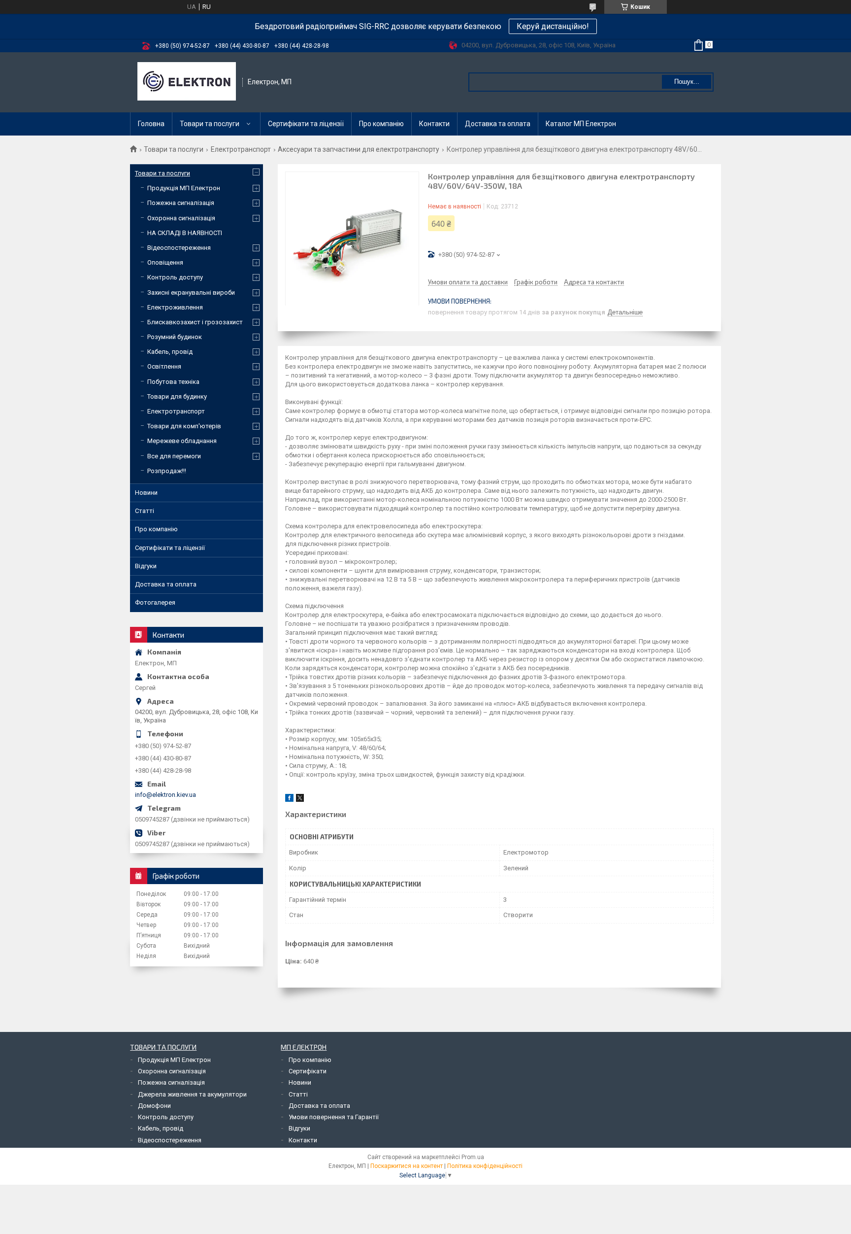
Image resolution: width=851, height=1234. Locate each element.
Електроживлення (175, 307)
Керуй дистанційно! (553, 26)
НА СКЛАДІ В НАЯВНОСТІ (184, 233)
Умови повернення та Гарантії (334, 1117)
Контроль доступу (175, 277)
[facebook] (289, 799)
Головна (151, 124)
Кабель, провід (170, 351)
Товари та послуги (209, 124)
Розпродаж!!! (166, 471)
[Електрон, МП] (186, 82)
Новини (146, 492)
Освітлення (164, 366)
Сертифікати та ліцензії (306, 124)
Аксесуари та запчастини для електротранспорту (358, 149)
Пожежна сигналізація (180, 202)
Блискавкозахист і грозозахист (195, 322)
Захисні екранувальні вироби (191, 292)
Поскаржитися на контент (406, 1166)
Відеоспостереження (179, 247)
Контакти (434, 124)
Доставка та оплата (497, 124)
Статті (144, 510)
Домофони (154, 1105)
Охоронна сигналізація (181, 218)
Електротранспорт (241, 149)
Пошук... (686, 81)
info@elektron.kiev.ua (165, 794)
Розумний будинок (174, 337)
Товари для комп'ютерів (184, 426)
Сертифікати (308, 1071)
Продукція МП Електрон (183, 188)
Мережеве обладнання (182, 441)
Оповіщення (165, 262)
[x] (300, 799)
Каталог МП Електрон (581, 124)
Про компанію (381, 124)
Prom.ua (472, 1157)
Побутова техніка (173, 381)
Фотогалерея (155, 602)
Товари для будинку (177, 396)
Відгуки (146, 566)
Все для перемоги (174, 456)
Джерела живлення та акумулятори (192, 1094)
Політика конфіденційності (485, 1166)
